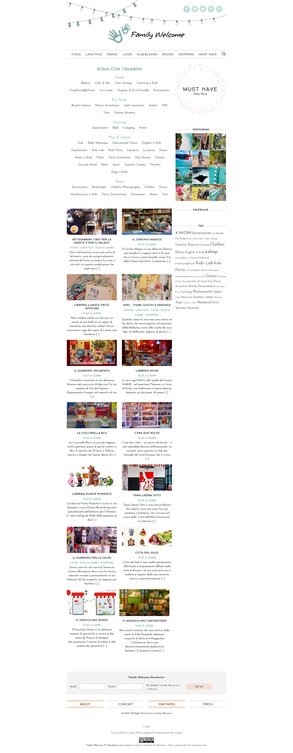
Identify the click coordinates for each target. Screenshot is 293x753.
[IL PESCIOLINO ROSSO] (92, 602)
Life (187, 270)
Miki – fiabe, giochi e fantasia (147, 305)
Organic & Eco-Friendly (133, 90)
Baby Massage (98, 143)
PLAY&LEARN (147, 54)
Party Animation (119, 157)
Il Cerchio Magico (147, 239)
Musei (163, 150)
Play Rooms (143, 157)
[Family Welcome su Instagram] (194, 11)
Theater (155, 164)
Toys (165, 194)
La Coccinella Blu (92, 433)
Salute (153, 105)
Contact (126, 704)
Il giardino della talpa (92, 558)
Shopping (186, 54)
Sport (116, 164)
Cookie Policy (135, 733)
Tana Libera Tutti (147, 495)
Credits (146, 727)
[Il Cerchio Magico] (147, 222)
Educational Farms (125, 143)
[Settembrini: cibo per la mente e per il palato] (92, 222)
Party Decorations (114, 194)
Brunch (188, 239)
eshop (211, 251)
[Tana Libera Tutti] (147, 477)
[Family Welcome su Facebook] (186, 11)
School (159, 157)
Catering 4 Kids (147, 83)
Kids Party (115, 150)
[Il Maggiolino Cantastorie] (144, 602)
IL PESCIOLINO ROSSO (92, 620)
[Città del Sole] (147, 537)
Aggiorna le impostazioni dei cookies (163, 733)
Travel (112, 54)
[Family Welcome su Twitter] (203, 11)
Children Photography (125, 187)
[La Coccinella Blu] (92, 415)
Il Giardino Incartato (92, 371)
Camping (129, 128)
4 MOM (183, 233)
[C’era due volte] (147, 415)
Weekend (204, 302)
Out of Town (199, 281)
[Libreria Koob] (147, 353)
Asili (80, 143)
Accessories (79, 187)
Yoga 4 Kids (119, 172)
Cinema (204, 245)
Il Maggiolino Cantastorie (144, 621)
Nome (111, 686)
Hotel (143, 128)
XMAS (215, 302)
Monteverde (181, 276)
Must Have (208, 54)
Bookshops (99, 187)
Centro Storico (187, 244)
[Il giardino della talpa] (92, 540)
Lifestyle (94, 54)
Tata (106, 112)
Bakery (85, 83)
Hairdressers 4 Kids (84, 194)
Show (104, 164)
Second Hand (87, 164)
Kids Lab (98, 150)
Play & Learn (105, 248)
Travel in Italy (189, 303)
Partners (167, 704)
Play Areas (220, 287)
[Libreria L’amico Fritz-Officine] (92, 287)
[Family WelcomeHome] (146, 33)
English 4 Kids (151, 143)
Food (76, 54)
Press (208, 704)
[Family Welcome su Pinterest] (211, 11)
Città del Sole (147, 553)
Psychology (186, 292)
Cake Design (123, 83)
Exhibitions (203, 258)
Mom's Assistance (107, 105)
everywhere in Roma (186, 258)
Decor (163, 187)
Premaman (138, 194)
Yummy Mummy (124, 112)
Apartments (100, 128)
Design (168, 54)
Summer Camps (134, 164)
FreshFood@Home (82, 90)
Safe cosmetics (134, 105)
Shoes (154, 194)
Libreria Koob (147, 371)
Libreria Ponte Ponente (92, 494)
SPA (165, 105)
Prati (177, 292)
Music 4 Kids (83, 157)
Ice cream (106, 90)
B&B (115, 128)
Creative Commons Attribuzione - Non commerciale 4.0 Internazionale (169, 745)
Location (149, 150)
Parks (100, 157)
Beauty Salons (81, 105)
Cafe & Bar (102, 83)
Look (127, 54)
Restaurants (161, 90)
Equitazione (79, 150)
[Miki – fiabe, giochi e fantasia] (147, 287)
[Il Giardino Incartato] (92, 353)
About (85, 704)
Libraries (133, 150)
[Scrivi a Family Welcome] (219, 11)
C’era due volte (147, 433)
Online (211, 276)
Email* (73, 686)
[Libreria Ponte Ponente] (92, 476)
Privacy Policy (118, 733)
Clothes (149, 187)
